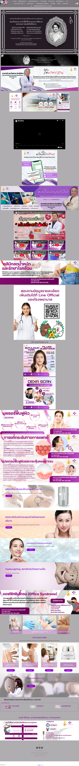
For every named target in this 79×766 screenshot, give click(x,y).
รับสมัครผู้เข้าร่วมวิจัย (66, 706)
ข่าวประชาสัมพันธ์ (15, 706)
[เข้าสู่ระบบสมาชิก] (77, 3)
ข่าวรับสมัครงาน (40, 706)
